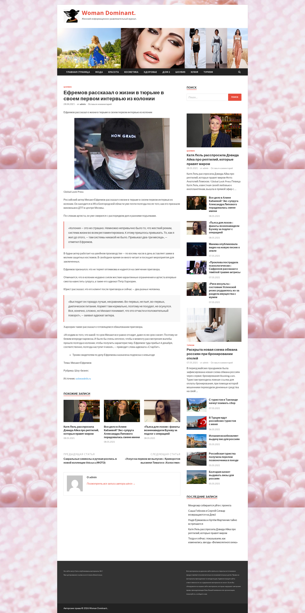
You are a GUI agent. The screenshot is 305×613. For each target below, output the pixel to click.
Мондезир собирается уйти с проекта (209, 505)
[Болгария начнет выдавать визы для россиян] (197, 482)
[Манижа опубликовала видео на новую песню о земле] (197, 255)
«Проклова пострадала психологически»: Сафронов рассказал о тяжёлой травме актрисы (225, 267)
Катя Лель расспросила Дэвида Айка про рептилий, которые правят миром (81, 430)
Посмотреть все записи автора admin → (111, 483)
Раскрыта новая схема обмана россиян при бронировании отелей (212, 353)
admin (83, 104)
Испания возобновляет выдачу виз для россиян (224, 437)
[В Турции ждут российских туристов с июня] (197, 428)
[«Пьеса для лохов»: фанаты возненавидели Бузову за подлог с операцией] (162, 422)
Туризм (208, 72)
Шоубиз (180, 72)
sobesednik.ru (83, 378)
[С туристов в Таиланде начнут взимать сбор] (197, 410)
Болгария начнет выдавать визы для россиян (221, 475)
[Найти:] (214, 97)
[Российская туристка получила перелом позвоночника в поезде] (197, 464)
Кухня (194, 72)
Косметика (131, 72)
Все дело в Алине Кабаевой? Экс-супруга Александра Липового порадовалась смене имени (122, 432)
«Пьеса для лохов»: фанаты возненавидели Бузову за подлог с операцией (162, 430)
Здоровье (150, 72)
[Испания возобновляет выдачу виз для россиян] (197, 446)
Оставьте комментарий (100, 104)
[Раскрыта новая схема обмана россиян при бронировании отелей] (214, 342)
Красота (113, 72)
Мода (99, 72)
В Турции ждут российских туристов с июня (222, 421)
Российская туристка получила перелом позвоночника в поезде (223, 457)
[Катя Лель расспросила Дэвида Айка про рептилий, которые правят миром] (82, 422)
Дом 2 (166, 72)
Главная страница (78, 72)
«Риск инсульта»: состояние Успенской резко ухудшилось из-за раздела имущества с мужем (224, 290)
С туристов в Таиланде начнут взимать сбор (223, 401)
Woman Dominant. (109, 13)
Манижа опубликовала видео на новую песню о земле (224, 247)
